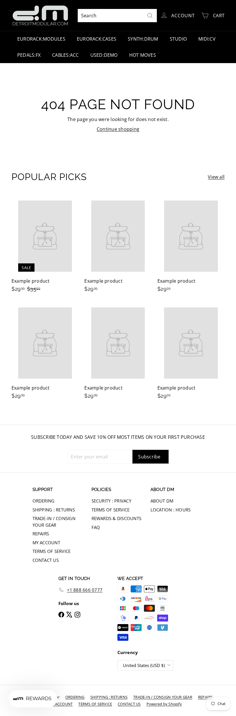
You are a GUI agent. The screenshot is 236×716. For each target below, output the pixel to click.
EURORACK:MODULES (41, 39)
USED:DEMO (104, 55)
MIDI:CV (207, 39)
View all (216, 177)
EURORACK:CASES (96, 39)
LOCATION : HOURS (171, 510)
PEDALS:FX (29, 55)
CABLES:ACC (65, 55)
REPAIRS (41, 533)
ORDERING (44, 501)
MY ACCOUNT (46, 542)
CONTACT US (46, 560)
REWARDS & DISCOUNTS (117, 518)
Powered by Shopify (164, 703)
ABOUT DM (162, 501)
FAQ (96, 527)
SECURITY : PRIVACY (111, 501)
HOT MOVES (142, 55)
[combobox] (117, 15)
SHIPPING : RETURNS (54, 510)
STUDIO (178, 39)
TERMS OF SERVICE (52, 551)
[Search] (150, 15)
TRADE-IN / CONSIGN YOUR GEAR (54, 521)
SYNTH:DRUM (143, 39)
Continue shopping (118, 129)
